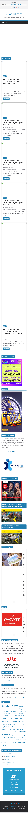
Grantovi (10, 713)
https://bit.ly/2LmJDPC (9, 451)
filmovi (16, 711)
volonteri (6, 739)
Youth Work (5, 339)
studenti (7, 734)
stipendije (20, 732)
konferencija (11, 715)
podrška (12, 721)
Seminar (4, 732)
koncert (4, 716)
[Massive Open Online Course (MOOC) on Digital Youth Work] (14, 109)
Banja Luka (9, 706)
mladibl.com (14, 14)
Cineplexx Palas (8, 709)
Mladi (5, 718)
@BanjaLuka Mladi (10, 762)
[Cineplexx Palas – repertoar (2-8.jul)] (12, 619)
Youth (3, 742)
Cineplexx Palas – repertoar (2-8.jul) (24, 623)
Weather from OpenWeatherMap (14, 793)
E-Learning (6, 337)
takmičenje (16, 735)
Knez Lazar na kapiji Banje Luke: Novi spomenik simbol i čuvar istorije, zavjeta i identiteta (24, 576)
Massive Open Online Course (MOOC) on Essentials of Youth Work (12, 331)
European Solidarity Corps (12, 87)
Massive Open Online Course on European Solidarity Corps (11, 81)
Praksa (9, 724)
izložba (15, 713)
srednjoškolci (11, 732)
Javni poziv (22, 713)
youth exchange (10, 742)
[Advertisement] (14, 43)
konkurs (19, 716)
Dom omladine (18, 709)
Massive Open (20, 87)
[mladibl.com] (3, 22)
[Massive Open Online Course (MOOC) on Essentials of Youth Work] (14, 273)
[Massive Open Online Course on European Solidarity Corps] (14, 67)
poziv (4, 724)
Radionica (8, 727)
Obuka (12, 718)
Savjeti (20, 729)
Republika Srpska (6, 729)
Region (16, 727)
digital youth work (7, 129)
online (4, 89)
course (5, 87)
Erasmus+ (4, 711)
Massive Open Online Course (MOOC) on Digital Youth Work (13, 122)
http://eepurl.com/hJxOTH (19, 697)
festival (11, 711)
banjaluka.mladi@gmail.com (7, 680)
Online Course (22, 129)
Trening (12, 737)
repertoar (22, 727)
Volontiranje (14, 740)
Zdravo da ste (10, 745)
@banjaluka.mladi (10, 753)
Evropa (4, 76)
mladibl (11, 85)
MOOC (18, 129)
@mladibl (7, 759)
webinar (22, 740)
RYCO (13, 729)
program (16, 724)
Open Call (5, 721)
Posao (20, 721)
